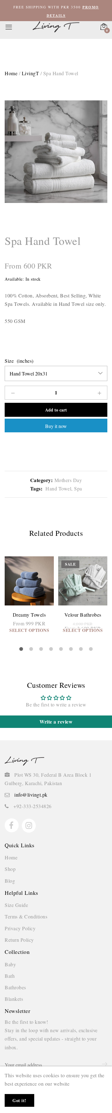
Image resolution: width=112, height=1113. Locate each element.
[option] (56, 151)
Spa (77, 488)
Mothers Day (68, 480)
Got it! (19, 1100)
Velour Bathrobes (82, 614)
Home (11, 857)
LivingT (30, 73)
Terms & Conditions (26, 916)
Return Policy (19, 939)
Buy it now (56, 426)
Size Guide (16, 905)
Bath (10, 976)
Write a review (56, 721)
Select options (29, 630)
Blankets (14, 999)
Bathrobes (15, 987)
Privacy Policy (20, 928)
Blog (10, 880)
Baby (10, 964)
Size (9, 360)
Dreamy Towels (29, 614)
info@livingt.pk (31, 794)
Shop (10, 869)
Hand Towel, (58, 488)
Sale (70, 564)
